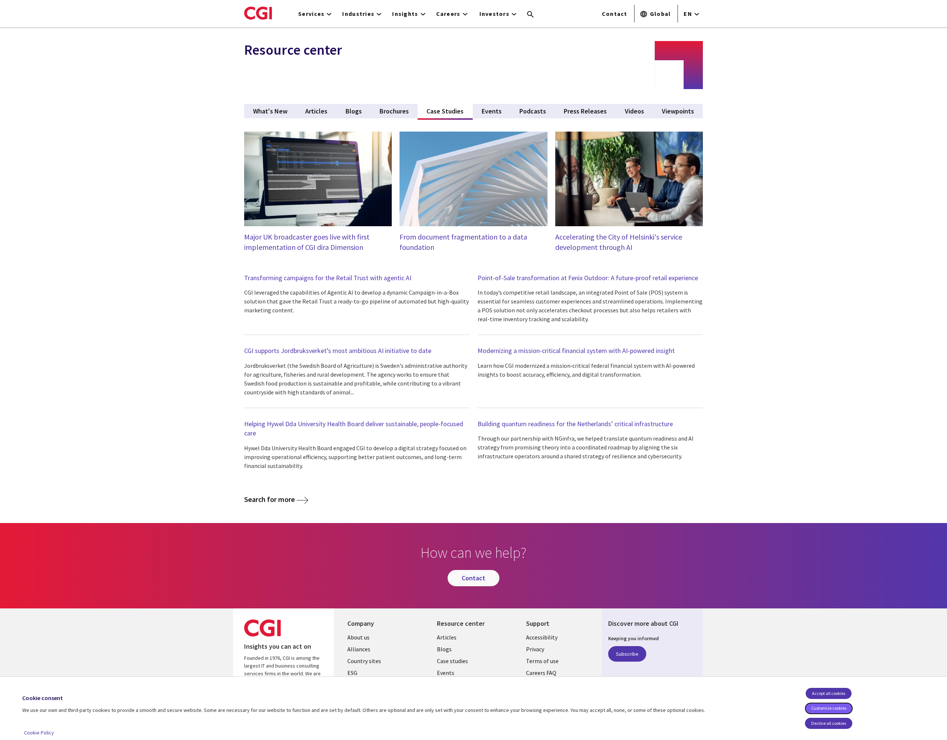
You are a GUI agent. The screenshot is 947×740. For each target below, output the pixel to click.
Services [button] (311, 13)
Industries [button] (358, 13)
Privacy (535, 649)
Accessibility (541, 637)
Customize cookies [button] (828, 708)
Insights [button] (405, 13)
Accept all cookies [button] (828, 693)
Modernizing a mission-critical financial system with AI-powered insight (576, 350)
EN (688, 13)
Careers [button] (448, 13)
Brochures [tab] (394, 111)
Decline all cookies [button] (828, 723)
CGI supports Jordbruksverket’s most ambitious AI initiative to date (337, 350)
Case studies (452, 661)
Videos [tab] (634, 111)
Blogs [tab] (354, 111)
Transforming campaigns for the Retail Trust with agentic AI (327, 278)
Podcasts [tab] (532, 111)
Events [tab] (492, 111)
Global (660, 13)
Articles (446, 637)
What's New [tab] (270, 111)
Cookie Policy (39, 732)
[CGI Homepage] (258, 13)
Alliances (358, 649)
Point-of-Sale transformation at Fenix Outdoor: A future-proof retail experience (588, 278)
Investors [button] (494, 13)
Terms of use (542, 661)
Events (445, 672)
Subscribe (627, 654)
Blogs (444, 649)
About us (358, 637)
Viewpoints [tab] (678, 111)
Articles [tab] (316, 111)
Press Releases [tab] (585, 111)
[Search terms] (530, 15)
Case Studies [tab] (449, 111)
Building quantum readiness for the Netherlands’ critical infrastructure (575, 424)
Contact (614, 13)
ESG (352, 672)
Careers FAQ (541, 672)
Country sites (364, 661)
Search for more (269, 499)
